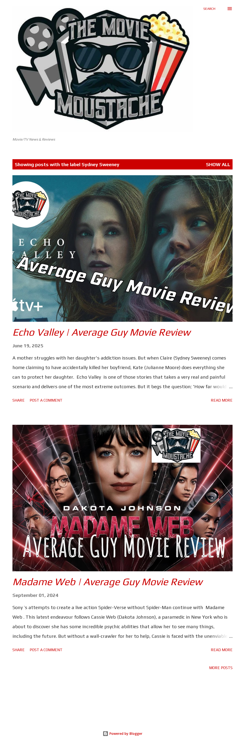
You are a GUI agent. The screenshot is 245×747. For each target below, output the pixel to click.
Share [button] (18, 400)
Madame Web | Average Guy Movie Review (107, 581)
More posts (221, 667)
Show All (218, 164)
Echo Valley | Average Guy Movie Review (101, 332)
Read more (222, 400)
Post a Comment (46, 400)
